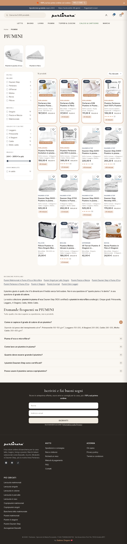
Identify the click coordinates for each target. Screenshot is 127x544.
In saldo (20, 171)
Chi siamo (91, 448)
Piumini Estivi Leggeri (70, 284)
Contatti (48, 469)
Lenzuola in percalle (12, 495)
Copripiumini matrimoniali (14, 503)
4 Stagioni (20, 137)
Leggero (20, 130)
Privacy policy (92, 452)
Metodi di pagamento (54, 460)
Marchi (106, 23)
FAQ (47, 465)
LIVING (41, 23)
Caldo (20, 141)
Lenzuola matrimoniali (12, 482)
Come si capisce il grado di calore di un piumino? (28, 322)
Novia (20, 97)
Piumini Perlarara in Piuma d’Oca (16, 284)
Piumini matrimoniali (11, 516)
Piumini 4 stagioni (11, 520)
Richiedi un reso (51, 456)
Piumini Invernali (53, 284)
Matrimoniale (20, 119)
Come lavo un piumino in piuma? (20, 346)
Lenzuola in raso (10, 499)
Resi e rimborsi (51, 452)
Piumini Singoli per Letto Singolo (56, 280)
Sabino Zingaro (63, 540)
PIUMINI (51, 23)
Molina (20, 93)
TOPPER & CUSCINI (67, 23)
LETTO (20, 23)
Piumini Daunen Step (12, 524)
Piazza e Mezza (20, 115)
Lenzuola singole (11, 487)
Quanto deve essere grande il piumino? (23, 355)
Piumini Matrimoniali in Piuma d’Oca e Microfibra (23, 280)
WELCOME (78, 3)
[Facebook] (12, 463)
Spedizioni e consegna (54, 448)
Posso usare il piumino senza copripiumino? (25, 371)
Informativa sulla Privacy (72, 425)
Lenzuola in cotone (11, 491)
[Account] (106, 15)
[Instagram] (6, 463)
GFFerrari (20, 89)
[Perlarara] (63, 15)
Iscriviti (63, 420)
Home (6, 29)
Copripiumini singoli (12, 507)
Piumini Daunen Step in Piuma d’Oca (106, 280)
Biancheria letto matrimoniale (15, 511)
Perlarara (20, 86)
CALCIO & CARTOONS (89, 23)
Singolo (20, 112)
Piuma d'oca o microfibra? (17, 338)
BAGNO (30, 23)
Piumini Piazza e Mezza (80, 280)
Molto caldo (20, 145)
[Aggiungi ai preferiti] (53, 82)
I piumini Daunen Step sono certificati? (23, 363)
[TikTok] (18, 463)
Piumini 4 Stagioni (38, 284)
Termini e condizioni (95, 456)
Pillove (20, 100)
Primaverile (20, 134)
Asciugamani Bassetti (12, 528)
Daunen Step (20, 82)
